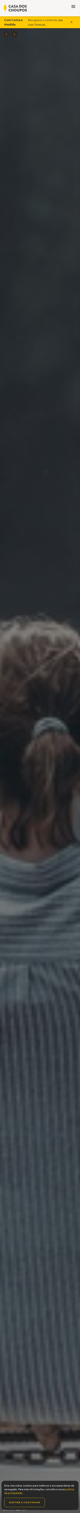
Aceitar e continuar (24, 1502)
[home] (15, 8)
